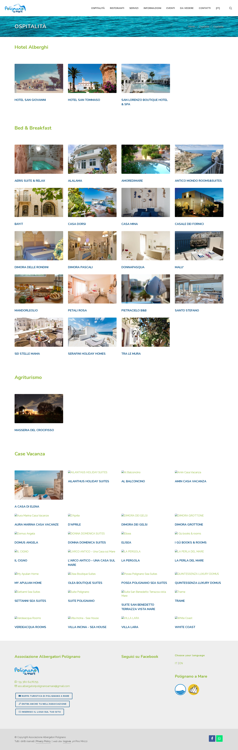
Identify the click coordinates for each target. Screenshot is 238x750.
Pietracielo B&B (134, 310)
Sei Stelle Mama (27, 354)
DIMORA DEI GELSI (134, 525)
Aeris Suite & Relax (30, 181)
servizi (133, 8)
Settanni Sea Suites (30, 601)
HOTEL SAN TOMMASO (84, 100)
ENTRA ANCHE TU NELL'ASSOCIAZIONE (44, 704)
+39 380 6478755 (27, 681)
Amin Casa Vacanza (190, 481)
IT (176, 663)
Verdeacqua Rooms (30, 627)
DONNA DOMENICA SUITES (87, 542)
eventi (170, 8)
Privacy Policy (43, 741)
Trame (180, 601)
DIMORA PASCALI (80, 267)
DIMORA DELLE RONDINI (32, 267)
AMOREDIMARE (132, 181)
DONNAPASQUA (132, 267)
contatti (205, 8)
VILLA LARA (129, 627)
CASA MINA (129, 224)
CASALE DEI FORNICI (189, 224)
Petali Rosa (77, 310)
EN (181, 663)
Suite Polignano (81, 601)
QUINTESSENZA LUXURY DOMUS (198, 583)
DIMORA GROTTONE (189, 525)
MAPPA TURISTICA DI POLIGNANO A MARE (45, 696)
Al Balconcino (133, 481)
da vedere (187, 8)
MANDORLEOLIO (26, 310)
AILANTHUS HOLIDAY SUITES (88, 481)
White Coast (185, 627)
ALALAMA (75, 181)
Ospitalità (204, 26)
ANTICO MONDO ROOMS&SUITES (198, 181)
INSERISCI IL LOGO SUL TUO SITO (41, 712)
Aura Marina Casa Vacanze (37, 525)
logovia (67, 741)
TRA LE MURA (131, 354)
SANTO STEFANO (187, 310)
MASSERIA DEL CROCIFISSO (34, 430)
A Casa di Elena (27, 507)
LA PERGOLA (130, 560)
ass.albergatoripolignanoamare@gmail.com (43, 686)
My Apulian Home (28, 583)
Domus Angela (26, 542)
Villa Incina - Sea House (87, 627)
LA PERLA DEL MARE (189, 560)
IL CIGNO (21, 560)
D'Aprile (74, 525)
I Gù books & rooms (191, 542)
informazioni (152, 8)
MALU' (179, 267)
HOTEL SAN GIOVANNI (30, 100)
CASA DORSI (77, 224)
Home (191, 26)
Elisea (126, 542)
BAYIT (19, 224)
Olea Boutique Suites (85, 583)
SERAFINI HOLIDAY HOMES (87, 354)
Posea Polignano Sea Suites (144, 583)
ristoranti (117, 8)
